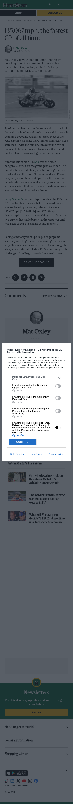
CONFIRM (22, 442)
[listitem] (36, 378)
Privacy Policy (55, 454)
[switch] (58, 386)
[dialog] (36, 402)
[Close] (64, 350)
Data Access (36, 454)
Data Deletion (17, 454)
